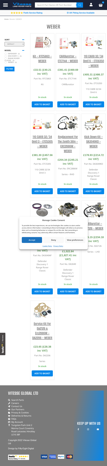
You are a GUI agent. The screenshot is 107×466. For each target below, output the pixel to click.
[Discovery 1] (6, 56)
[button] (5, 5)
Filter (9, 69)
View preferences (75, 240)
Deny (53, 240)
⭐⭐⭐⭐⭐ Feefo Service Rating (26, 13)
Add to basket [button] (42, 104)
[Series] (6, 62)
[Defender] (6, 54)
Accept (32, 240)
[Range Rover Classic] (6, 58)
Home (6, 19)
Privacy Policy (58, 246)
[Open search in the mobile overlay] (59, 5)
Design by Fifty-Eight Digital (21, 448)
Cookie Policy (47, 246)
